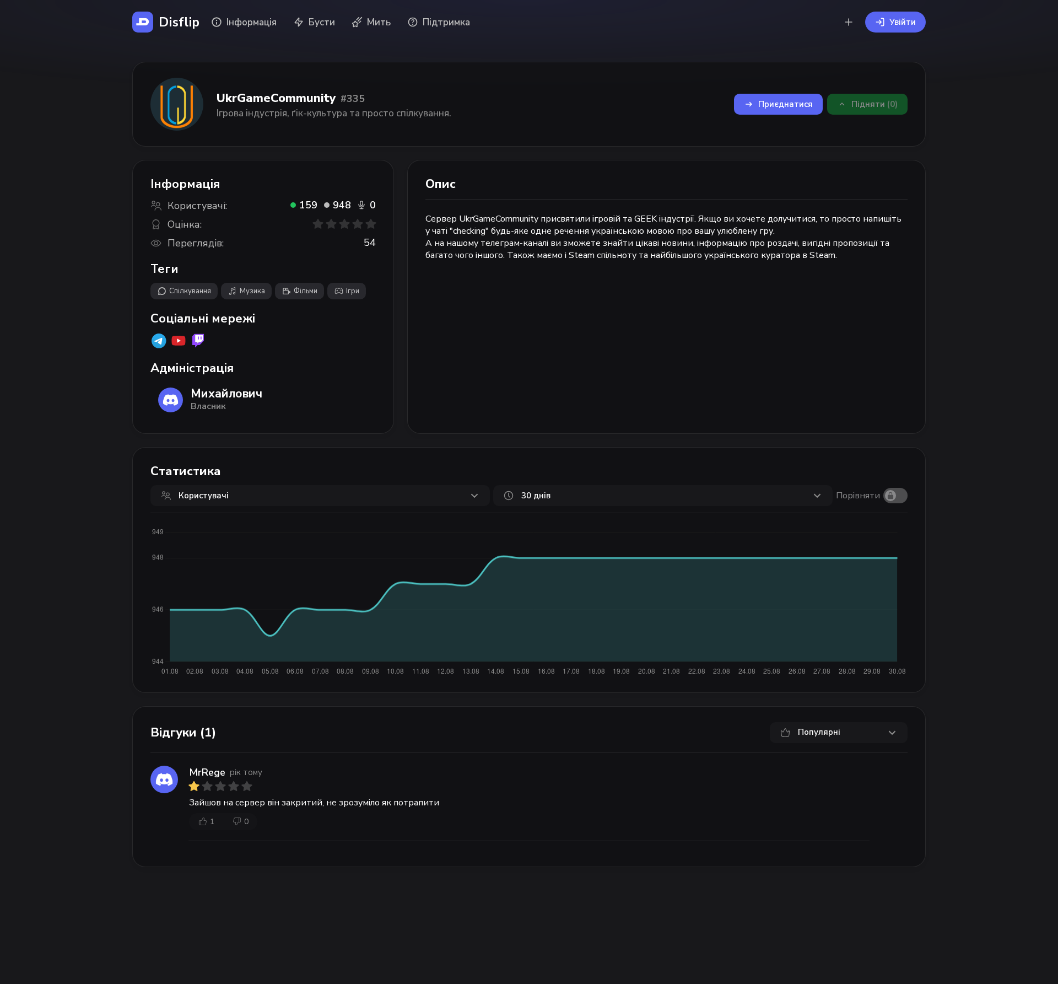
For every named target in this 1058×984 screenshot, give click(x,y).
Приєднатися (785, 104)
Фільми (305, 291)
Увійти (902, 22)
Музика (252, 291)
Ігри (352, 291)
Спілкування (190, 291)
